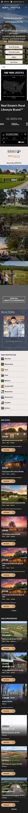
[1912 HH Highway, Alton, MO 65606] (14, 527)
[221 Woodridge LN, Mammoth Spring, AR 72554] (14, 558)
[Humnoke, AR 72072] (14, 694)
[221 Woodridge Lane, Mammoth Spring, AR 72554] (14, 589)
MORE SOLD (14, 809)
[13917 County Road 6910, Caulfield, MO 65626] (14, 496)
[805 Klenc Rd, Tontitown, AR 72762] (14, 726)
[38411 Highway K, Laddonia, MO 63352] (14, 757)
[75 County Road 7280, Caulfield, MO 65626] (14, 464)
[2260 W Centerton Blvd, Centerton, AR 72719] (14, 788)
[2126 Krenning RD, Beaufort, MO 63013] (14, 632)
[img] (14, 326)
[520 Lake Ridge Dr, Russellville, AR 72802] (14, 663)
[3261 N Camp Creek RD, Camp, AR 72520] (14, 433)
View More (14, 610)
